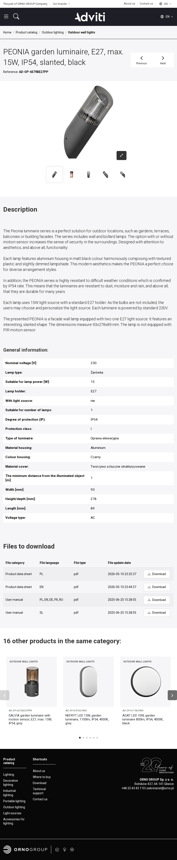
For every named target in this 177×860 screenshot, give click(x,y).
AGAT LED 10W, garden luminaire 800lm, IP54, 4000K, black (142, 719)
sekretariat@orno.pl (160, 788)
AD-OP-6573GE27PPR (20, 710)
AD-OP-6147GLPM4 (76, 710)
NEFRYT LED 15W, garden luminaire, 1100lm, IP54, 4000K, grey (87, 719)
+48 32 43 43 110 (133, 788)
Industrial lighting (9, 793)
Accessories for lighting (14, 821)
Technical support (39, 791)
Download (39, 783)
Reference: (10, 72)
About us (130, 3)
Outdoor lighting (14, 807)
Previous (141, 63)
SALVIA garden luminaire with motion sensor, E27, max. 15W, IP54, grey (30, 719)
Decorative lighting (10, 783)
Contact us (146, 3)
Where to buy (42, 777)
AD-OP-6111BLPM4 (132, 710)
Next (163, 63)
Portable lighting (14, 801)
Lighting (8, 774)
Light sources (12, 813)
